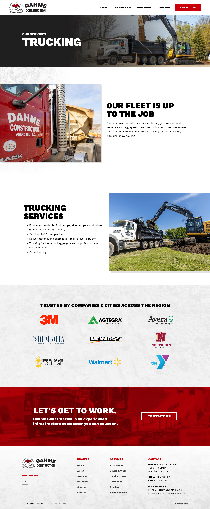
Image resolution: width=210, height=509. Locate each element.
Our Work (144, 7)
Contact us (159, 416)
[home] (28, 7)
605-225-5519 (161, 480)
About (104, 7)
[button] (123, 8)
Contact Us (188, 7)
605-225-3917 (164, 477)
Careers (163, 7)
